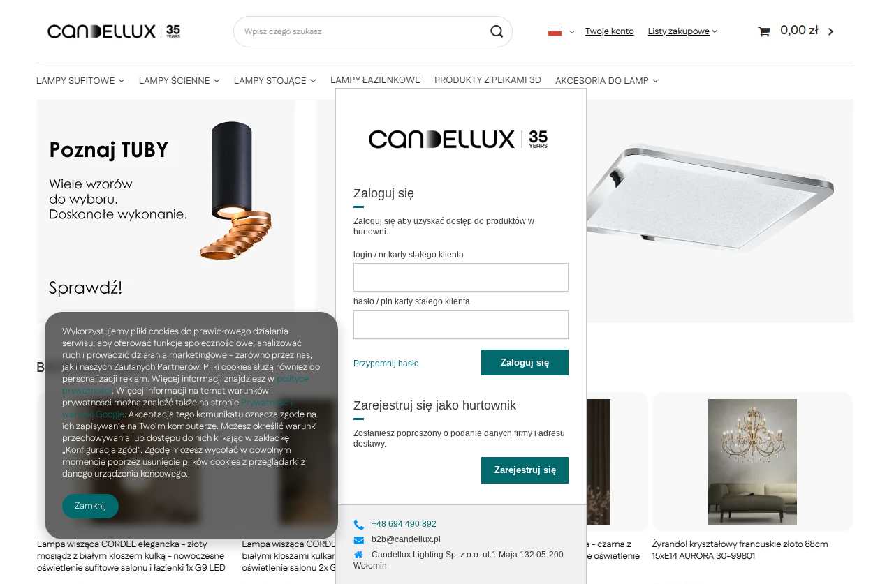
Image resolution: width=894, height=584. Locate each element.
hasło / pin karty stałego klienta (411, 301)
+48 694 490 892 (404, 524)
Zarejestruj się (525, 470)
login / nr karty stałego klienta (408, 255)
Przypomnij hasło (386, 363)
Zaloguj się (525, 362)
